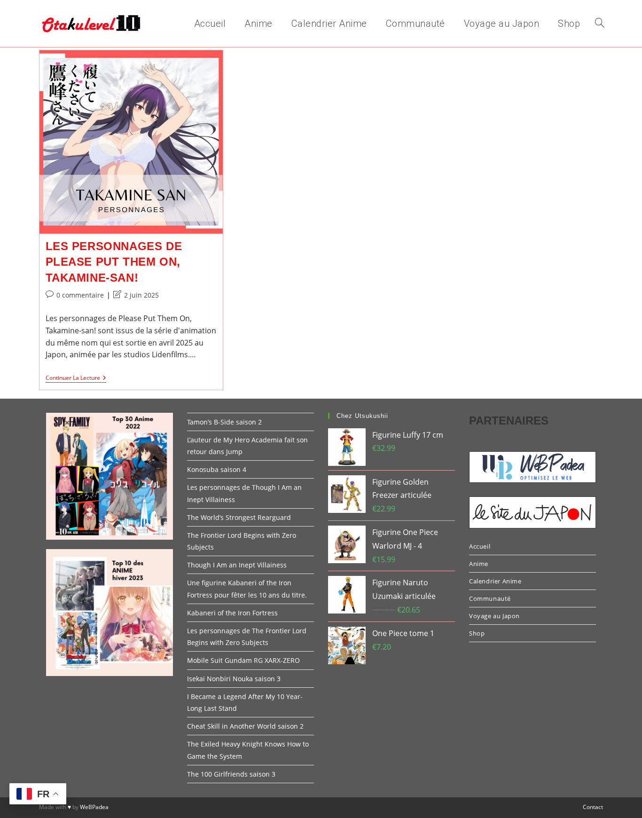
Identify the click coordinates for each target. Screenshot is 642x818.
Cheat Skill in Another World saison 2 (245, 726)
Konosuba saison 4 (216, 469)
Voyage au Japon (494, 616)
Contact (593, 807)
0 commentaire (80, 295)
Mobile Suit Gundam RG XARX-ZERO (243, 660)
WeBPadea (94, 807)
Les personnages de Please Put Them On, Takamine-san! (114, 262)
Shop (477, 633)
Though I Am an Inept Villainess (237, 564)
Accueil (479, 546)
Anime (478, 563)
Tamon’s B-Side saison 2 (224, 421)
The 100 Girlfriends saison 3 (231, 774)
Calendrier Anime (495, 581)
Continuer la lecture (76, 379)
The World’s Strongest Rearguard (239, 517)
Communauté (490, 598)
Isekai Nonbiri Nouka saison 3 (234, 678)
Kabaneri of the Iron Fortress (232, 612)
